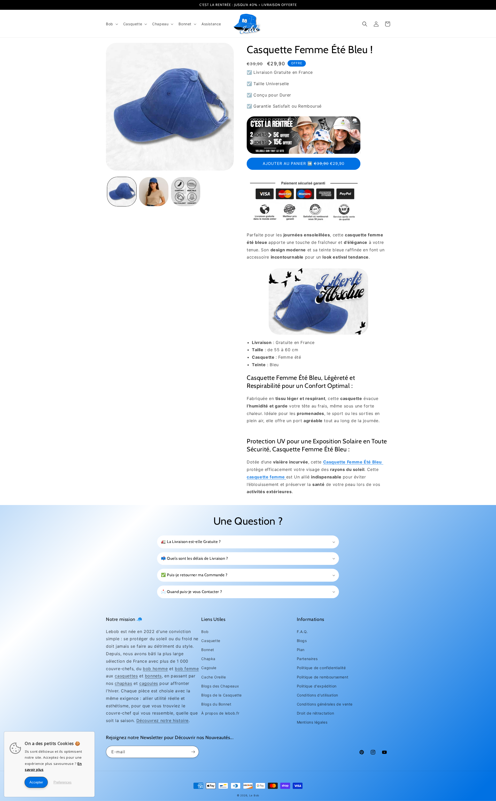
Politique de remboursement (322, 677)
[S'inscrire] (193, 752)
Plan (301, 649)
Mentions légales (312, 722)
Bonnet (207, 649)
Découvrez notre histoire (162, 720)
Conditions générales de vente (325, 704)
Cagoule (208, 668)
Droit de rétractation (315, 713)
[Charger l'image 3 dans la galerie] (185, 191)
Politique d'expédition (317, 686)
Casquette (210, 640)
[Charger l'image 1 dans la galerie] (121, 191)
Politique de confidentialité (321, 668)
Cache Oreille (213, 677)
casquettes (126, 675)
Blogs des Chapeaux (220, 686)
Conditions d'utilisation (317, 695)
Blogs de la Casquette (221, 695)
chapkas (123, 683)
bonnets (153, 675)
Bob (204, 631)
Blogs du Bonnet (216, 704)
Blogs (302, 640)
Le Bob (254, 795)
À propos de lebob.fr (220, 713)
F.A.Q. (302, 631)
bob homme (155, 668)
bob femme (187, 668)
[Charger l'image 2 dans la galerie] (153, 191)
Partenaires (307, 658)
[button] (111, 24)
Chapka (208, 658)
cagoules (148, 683)
